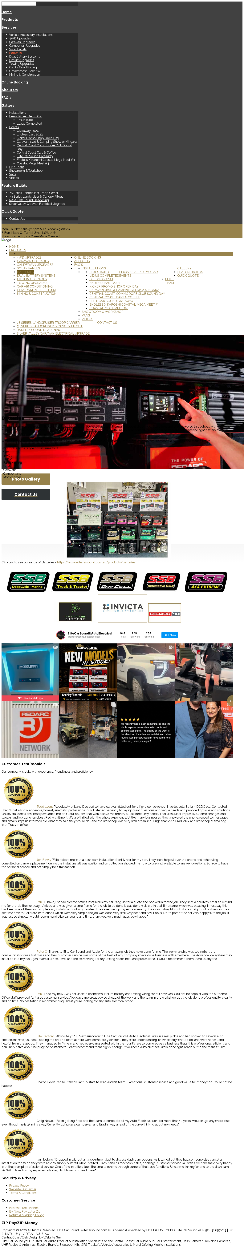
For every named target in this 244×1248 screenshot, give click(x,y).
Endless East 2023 (30, 134)
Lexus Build (25, 120)
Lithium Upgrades (21, 60)
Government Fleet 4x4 (25, 71)
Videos (14, 178)
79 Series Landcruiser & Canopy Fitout (36, 196)
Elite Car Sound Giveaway (35, 156)
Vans (12, 174)
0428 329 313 (11, 225)
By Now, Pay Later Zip (24, 1211)
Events (14, 127)
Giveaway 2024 (28, 131)
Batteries (15, 53)
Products (10, 19)
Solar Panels (17, 49)
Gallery (8, 105)
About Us (10, 90)
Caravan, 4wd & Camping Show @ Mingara (47, 141)
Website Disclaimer (22, 1189)
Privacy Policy (19, 1185)
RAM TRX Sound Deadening (29, 200)
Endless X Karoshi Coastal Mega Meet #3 (46, 160)
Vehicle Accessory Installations (31, 35)
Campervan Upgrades (24, 45)
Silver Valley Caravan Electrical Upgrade (37, 204)
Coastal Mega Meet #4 (33, 163)
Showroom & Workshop (26, 170)
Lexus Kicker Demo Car (25, 116)
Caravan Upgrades (22, 42)
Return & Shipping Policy (26, 1215)
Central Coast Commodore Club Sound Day (127, 294)
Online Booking (15, 82)
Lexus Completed (29, 123)
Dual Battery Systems (24, 56)
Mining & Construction (24, 74)
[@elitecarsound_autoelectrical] (61, 635)
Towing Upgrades (21, 64)
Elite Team (16, 167)
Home (7, 12)
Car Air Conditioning (23, 67)
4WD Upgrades (20, 38)
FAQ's (6, 97)
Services (9, 27)
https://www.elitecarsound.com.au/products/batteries (96, 562)
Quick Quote (13, 211)
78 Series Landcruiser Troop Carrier (33, 193)
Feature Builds (14, 185)
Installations (17, 113)
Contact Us (17, 218)
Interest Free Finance (24, 1208)
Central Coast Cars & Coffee (36, 152)
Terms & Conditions (23, 1193)
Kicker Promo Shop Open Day (38, 138)
